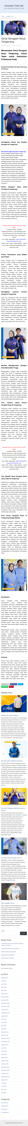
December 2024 (5, 1038)
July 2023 (3, 1083)
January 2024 (4, 1064)
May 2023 (3, 1089)
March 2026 (4, 993)
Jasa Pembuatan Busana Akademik (10, 948)
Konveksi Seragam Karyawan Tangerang (13, 151)
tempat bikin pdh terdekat (9, 715)
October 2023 (4, 1073)
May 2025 (3, 1025)
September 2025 (5, 1012)
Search (3, 930)
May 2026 (3, 987)
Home (2, 16)
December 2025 (5, 1003)
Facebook (14, 684)
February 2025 (5, 1032)
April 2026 (3, 990)
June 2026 (4, 984)
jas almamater (4, 1102)
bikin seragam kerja (7, 903)
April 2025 (3, 1028)
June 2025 (4, 1022)
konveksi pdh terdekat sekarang (11, 761)
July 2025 (3, 1019)
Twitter (21, 684)
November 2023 (5, 1070)
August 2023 (4, 1079)
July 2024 (3, 1048)
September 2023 (5, 1076)
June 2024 (4, 1051)
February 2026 (5, 996)
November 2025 (5, 1006)
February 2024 (5, 1060)
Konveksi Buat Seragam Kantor (11, 858)
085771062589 (20, 239)
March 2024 (4, 1057)
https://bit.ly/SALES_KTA (14, 241)
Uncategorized (5, 1112)
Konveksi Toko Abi (14, 5)
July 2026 (3, 981)
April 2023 (3, 1092)
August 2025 (4, 1016)
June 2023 (4, 1086)
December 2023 (5, 1067)
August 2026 (4, 977)
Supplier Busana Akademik (8, 955)
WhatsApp (5, 686)
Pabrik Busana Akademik (7, 958)
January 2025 (4, 1035)
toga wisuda (4, 1109)
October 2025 (4, 1009)
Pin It (12, 686)
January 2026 (4, 1000)
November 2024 (5, 1041)
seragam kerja (9, 16)
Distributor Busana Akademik (8, 951)
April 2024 (3, 1054)
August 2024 (4, 1044)
